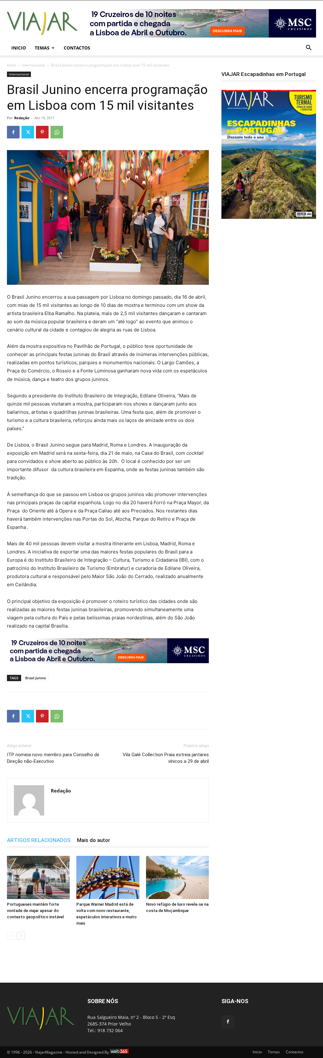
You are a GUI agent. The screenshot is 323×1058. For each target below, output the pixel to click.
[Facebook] (13, 132)
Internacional (33, 65)
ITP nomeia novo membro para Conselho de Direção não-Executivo (53, 758)
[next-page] (21, 936)
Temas (42, 48)
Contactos (77, 48)
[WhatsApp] (56, 132)
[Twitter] (27, 132)
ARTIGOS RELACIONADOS (39, 840)
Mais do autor (93, 840)
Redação (21, 117)
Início (11, 65)
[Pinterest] (42, 132)
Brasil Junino (35, 677)
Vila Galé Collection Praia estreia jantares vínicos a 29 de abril (166, 758)
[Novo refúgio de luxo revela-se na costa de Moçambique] (177, 877)
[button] (308, 48)
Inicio (18, 48)
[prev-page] (11, 936)
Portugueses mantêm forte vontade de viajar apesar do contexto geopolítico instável (35, 910)
